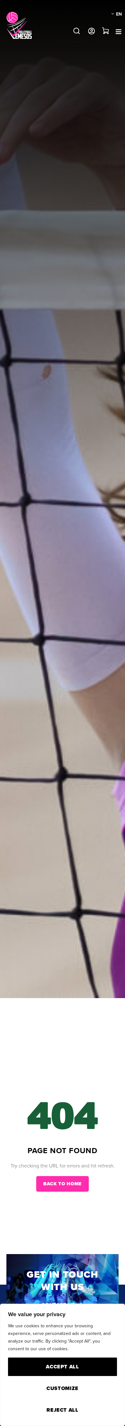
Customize (62, 1388)
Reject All (62, 1410)
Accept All (62, 1366)
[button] (76, 31)
